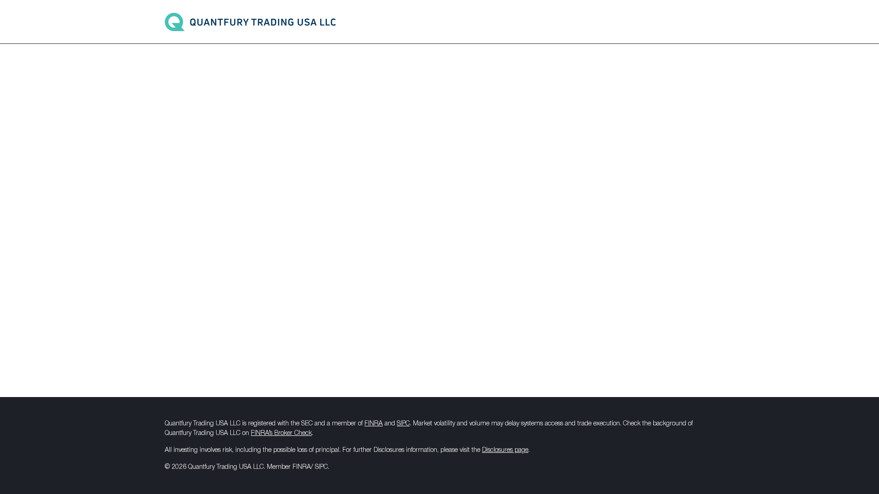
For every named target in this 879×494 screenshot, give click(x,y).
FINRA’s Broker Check (281, 433)
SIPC (403, 424)
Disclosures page (505, 450)
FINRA (373, 424)
